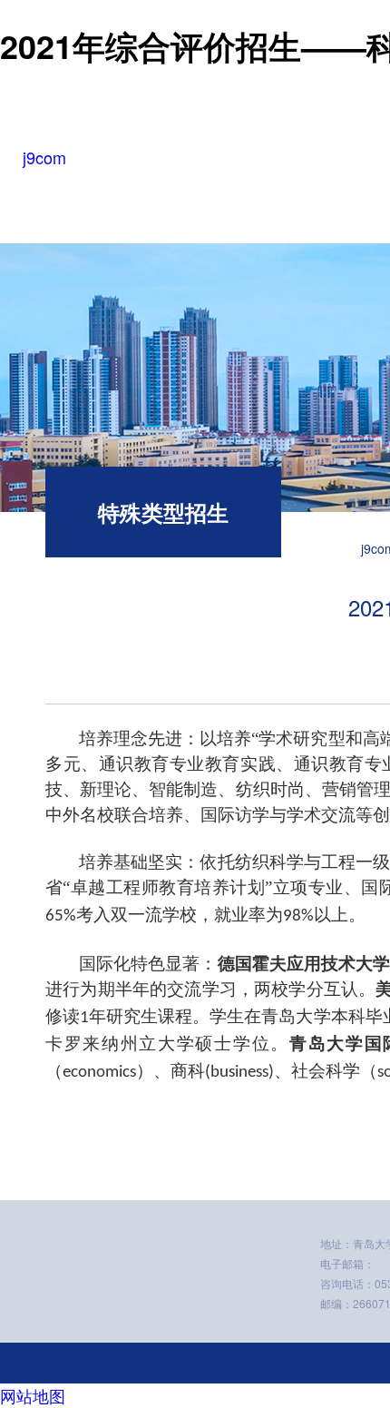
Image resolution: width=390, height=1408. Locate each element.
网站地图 (32, 1395)
